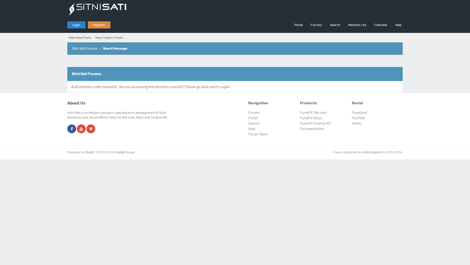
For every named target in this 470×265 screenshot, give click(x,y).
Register (99, 25)
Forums (316, 25)
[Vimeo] (90, 129)
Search (335, 25)
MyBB (89, 152)
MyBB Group (125, 152)
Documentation (312, 129)
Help (398, 25)
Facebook (359, 113)
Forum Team (258, 134)
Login (76, 25)
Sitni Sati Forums (84, 48)
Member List (357, 25)
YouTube (358, 118)
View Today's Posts (109, 38)
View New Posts (79, 38)
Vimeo (357, 123)
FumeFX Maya (311, 118)
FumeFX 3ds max (313, 113)
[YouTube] (81, 129)
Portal (298, 25)
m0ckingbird (372, 152)
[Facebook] (71, 129)
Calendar (380, 25)
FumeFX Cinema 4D (315, 123)
